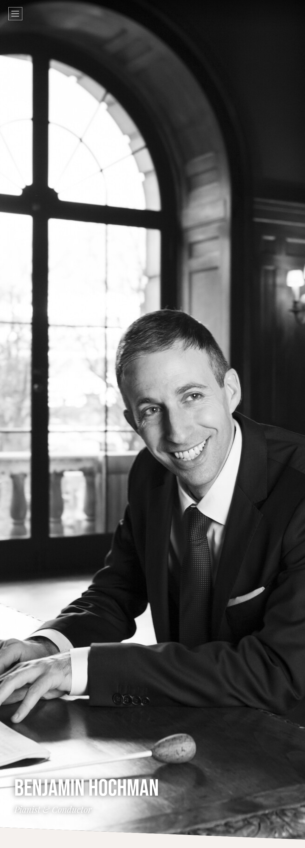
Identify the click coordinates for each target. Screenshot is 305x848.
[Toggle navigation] (15, 13)
